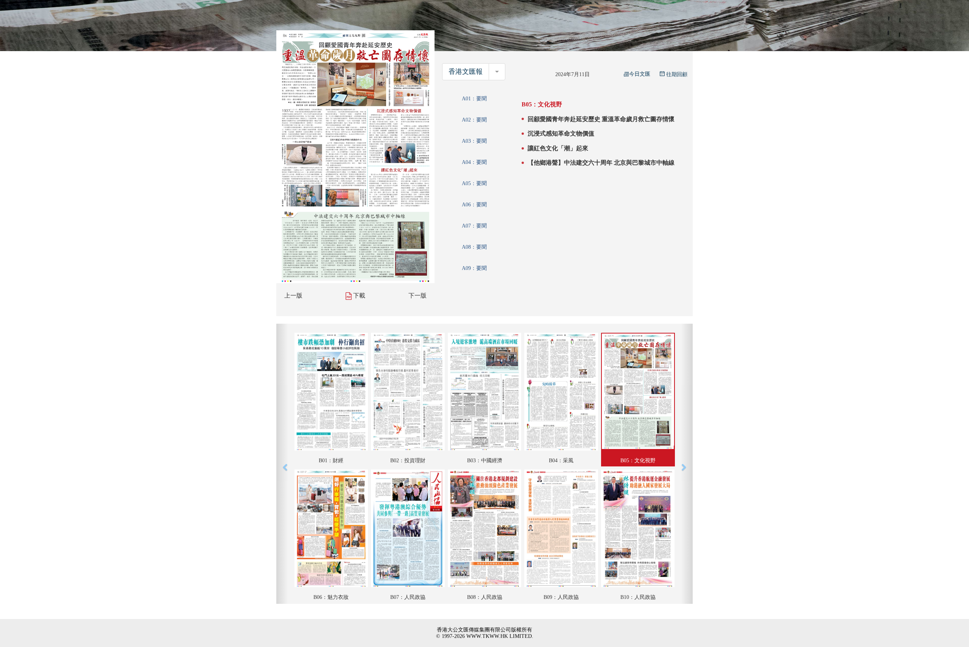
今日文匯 (639, 74)
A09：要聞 (474, 268)
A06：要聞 (474, 204)
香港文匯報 (466, 71)
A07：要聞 (474, 226)
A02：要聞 (474, 120)
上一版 (293, 295)
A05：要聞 (474, 183)
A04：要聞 (474, 162)
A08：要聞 (474, 247)
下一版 (417, 295)
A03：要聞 (474, 141)
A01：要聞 (474, 98)
